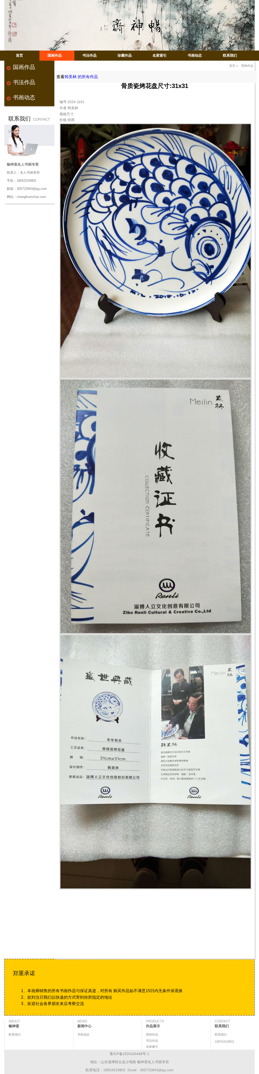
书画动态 (195, 55)
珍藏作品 (125, 55)
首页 (19, 55)
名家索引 (160, 55)
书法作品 (89, 55)
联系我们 (230, 55)
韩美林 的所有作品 (81, 77)
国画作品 (55, 55)
